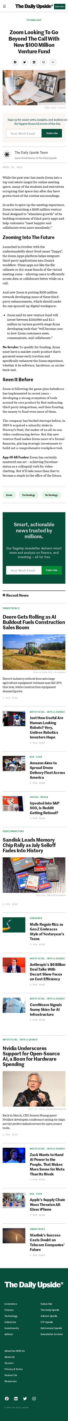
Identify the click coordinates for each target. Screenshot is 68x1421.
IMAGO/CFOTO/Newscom (56, 895)
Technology (34, 20)
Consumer (36, 918)
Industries (37, 1229)
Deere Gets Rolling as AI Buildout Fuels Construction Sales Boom (34, 622)
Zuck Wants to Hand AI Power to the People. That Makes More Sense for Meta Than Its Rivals (47, 1164)
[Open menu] (6, 6)
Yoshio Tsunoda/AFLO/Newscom (52, 1109)
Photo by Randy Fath (42, 672)
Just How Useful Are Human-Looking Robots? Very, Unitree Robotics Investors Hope (46, 727)
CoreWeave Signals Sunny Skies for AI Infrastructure (46, 1009)
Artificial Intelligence (47, 712)
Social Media (39, 797)
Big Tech (36, 757)
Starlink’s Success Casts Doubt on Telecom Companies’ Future (47, 1242)
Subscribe (52, 133)
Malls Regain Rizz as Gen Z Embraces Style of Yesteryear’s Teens (47, 931)
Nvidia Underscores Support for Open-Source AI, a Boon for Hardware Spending (31, 1056)
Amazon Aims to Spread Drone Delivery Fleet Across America (47, 770)
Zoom (9, 494)
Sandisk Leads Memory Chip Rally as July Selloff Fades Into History (29, 845)
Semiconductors (13, 831)
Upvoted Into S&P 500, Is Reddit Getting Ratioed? (45, 807)
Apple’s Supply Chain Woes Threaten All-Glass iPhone (47, 1204)
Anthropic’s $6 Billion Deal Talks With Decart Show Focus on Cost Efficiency (47, 971)
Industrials (11, 608)
